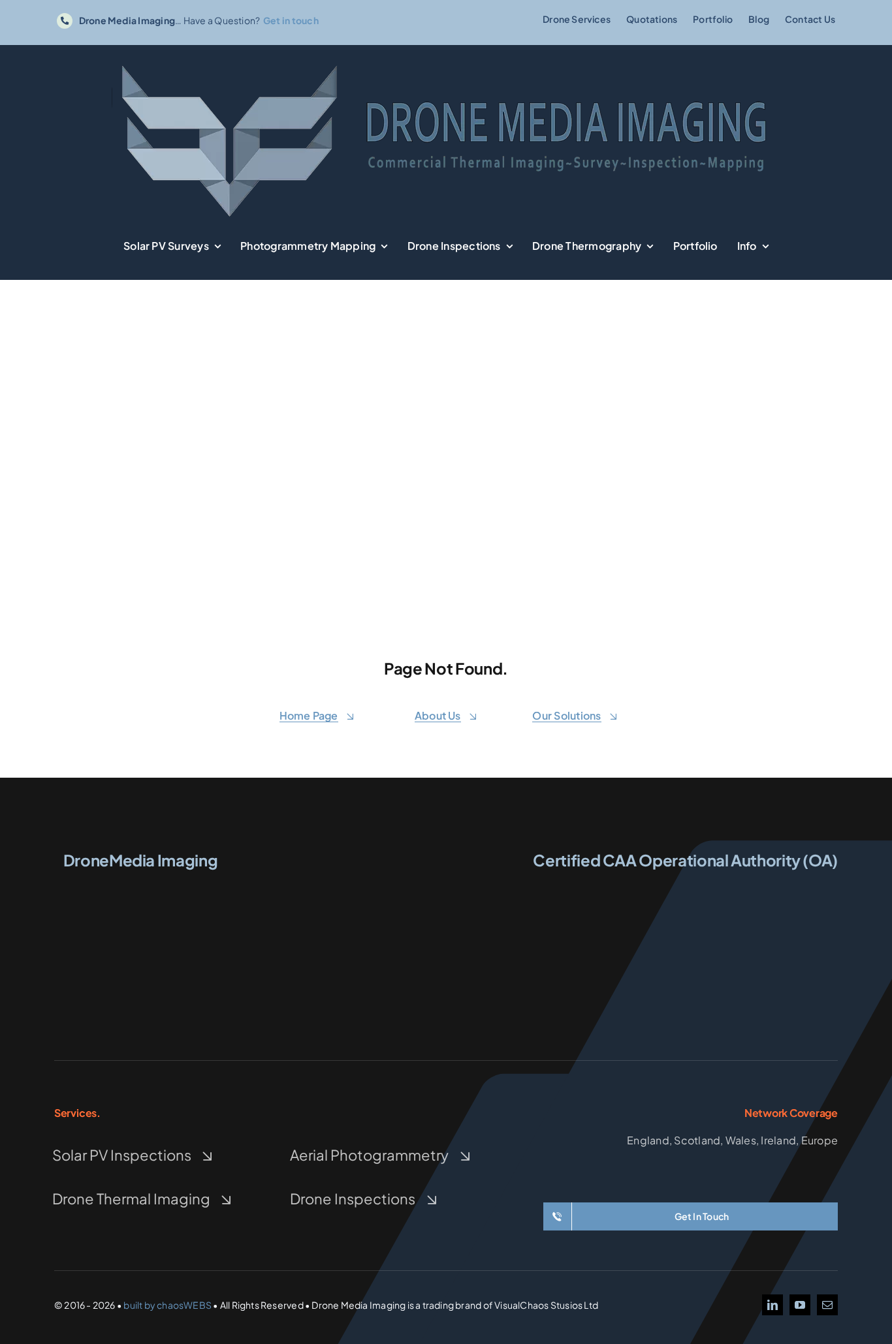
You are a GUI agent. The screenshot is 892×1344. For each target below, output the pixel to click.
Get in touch (291, 20)
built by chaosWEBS (167, 1305)
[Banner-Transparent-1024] (446, 63)
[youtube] (799, 1304)
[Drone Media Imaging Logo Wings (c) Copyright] (140, 886)
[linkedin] (772, 1304)
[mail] (827, 1304)
